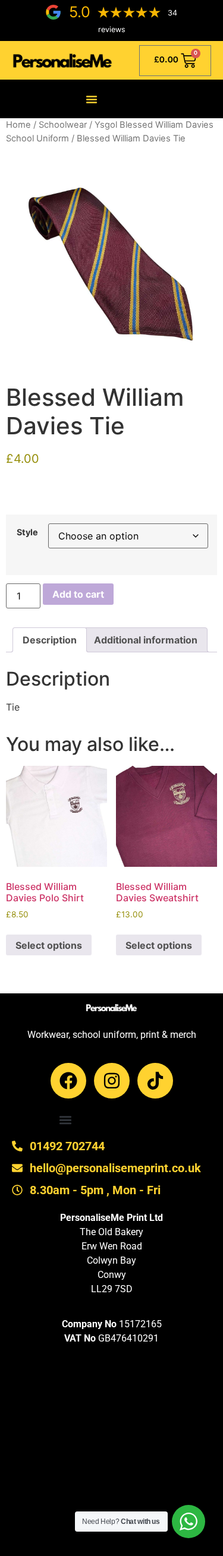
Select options (48, 945)
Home (18, 124)
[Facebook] (68, 1081)
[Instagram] (112, 1081)
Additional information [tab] (145, 640)
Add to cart (78, 594)
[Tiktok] (155, 1081)
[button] (91, 99)
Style (27, 532)
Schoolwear (63, 124)
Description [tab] (50, 640)
